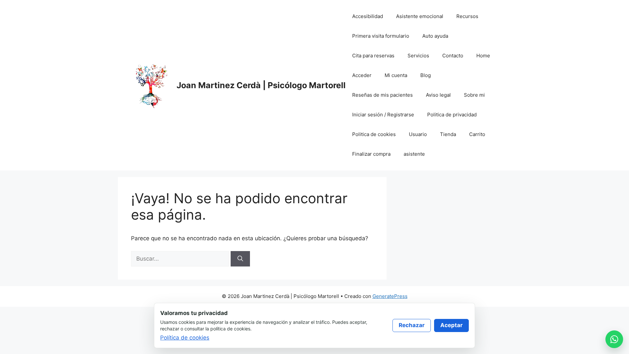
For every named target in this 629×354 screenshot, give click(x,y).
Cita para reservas (373, 55)
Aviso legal (438, 95)
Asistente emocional (419, 16)
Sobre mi (474, 95)
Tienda (448, 134)
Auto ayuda (435, 36)
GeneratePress (390, 296)
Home (483, 55)
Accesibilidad (367, 16)
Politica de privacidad (452, 114)
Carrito (477, 134)
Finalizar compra (371, 154)
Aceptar (451, 325)
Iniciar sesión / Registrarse (383, 114)
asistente (414, 154)
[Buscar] (240, 259)
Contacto (452, 55)
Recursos (467, 16)
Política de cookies (184, 337)
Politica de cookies (374, 134)
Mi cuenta (396, 75)
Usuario (418, 134)
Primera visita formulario (380, 36)
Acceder (362, 75)
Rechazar (412, 325)
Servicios (418, 55)
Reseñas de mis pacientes (382, 95)
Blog (425, 75)
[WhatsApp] (614, 339)
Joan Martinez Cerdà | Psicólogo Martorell (261, 85)
